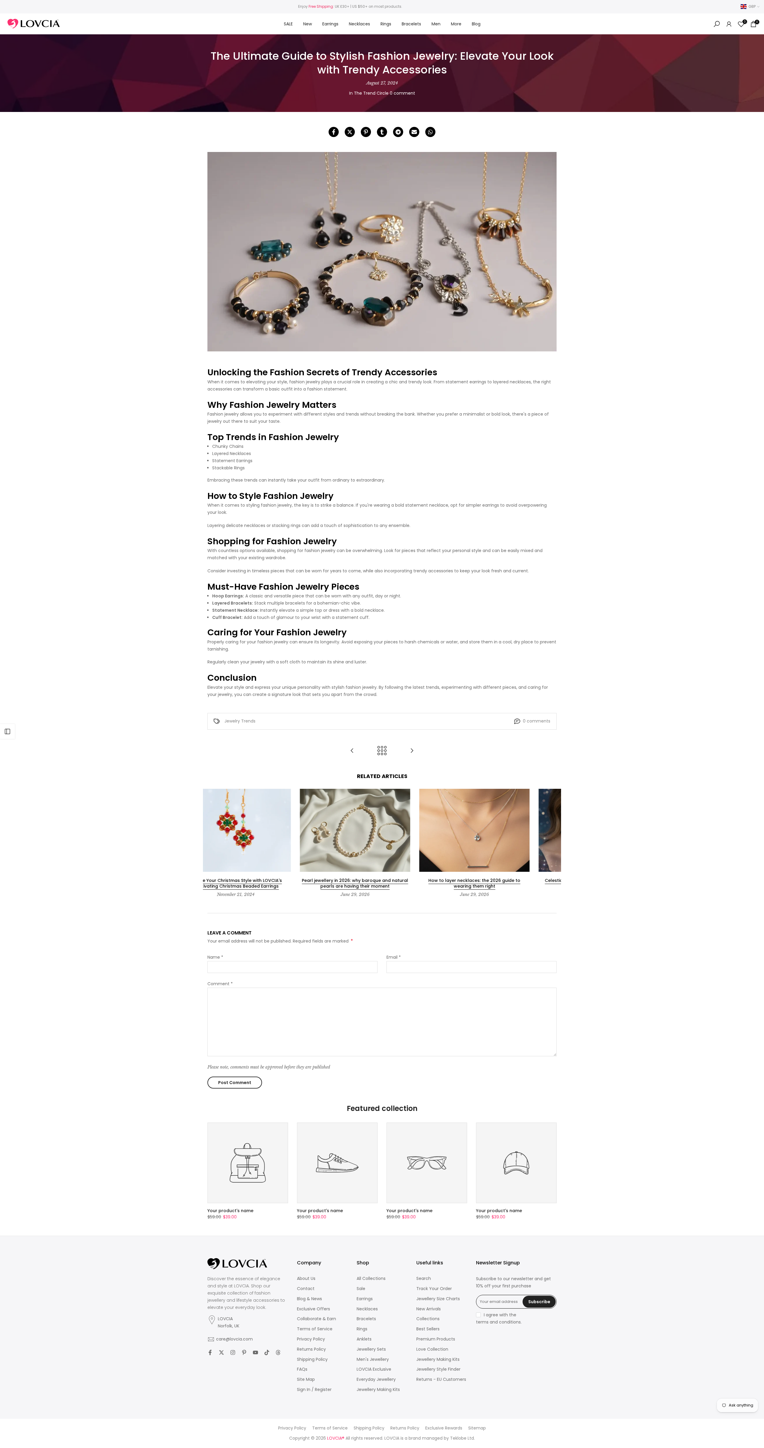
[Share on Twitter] (350, 132)
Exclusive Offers (313, 1309)
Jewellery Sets (371, 1349)
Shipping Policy (312, 1359)
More (456, 24)
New (307, 24)
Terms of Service (314, 1329)
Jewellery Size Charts (438, 1299)
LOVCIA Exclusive (374, 1369)
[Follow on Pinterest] (244, 1352)
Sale (361, 1289)
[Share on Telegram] (398, 132)
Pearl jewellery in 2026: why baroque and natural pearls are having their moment (263, 883)
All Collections (371, 1278)
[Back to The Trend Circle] (382, 751)
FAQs (302, 1369)
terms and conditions (498, 1322)
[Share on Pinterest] (366, 132)
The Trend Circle (371, 93)
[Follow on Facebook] (210, 1352)
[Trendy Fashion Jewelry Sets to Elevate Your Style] (352, 751)
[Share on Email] (414, 132)
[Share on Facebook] (334, 132)
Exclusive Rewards (443, 1428)
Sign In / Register (314, 1389)
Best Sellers (428, 1329)
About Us (306, 1278)
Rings (386, 24)
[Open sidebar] (7, 731)
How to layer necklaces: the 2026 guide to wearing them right (382, 883)
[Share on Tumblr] (382, 132)
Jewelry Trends (239, 721)
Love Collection (432, 1349)
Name (215, 957)
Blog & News (309, 1299)
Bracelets (411, 24)
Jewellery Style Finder (438, 1369)
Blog (476, 24)
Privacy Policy (311, 1339)
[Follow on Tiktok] (266, 1352)
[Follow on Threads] (278, 1352)
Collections (428, 1319)
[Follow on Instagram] (232, 1352)
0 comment (402, 93)
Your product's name (230, 1211)
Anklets (364, 1339)
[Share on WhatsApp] (430, 132)
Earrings (330, 24)
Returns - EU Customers (441, 1379)
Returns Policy (311, 1349)
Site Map (306, 1379)
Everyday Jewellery (376, 1379)
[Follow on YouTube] (255, 1352)
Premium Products (435, 1339)
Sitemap (477, 1428)
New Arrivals (428, 1309)
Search (423, 1278)
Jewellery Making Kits (378, 1389)
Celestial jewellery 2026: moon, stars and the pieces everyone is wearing (501, 883)
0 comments (536, 721)
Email (393, 957)
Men (436, 24)
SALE (288, 24)
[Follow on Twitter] (221, 1352)
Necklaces (359, 24)
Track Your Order (434, 1289)
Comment (220, 984)
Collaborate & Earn (316, 1319)
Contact (306, 1289)
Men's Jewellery (373, 1359)
